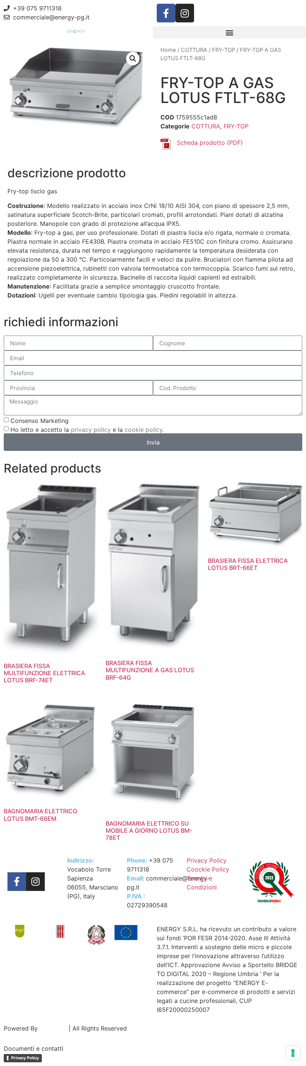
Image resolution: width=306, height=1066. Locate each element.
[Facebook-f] (166, 13)
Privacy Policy (25, 1057)
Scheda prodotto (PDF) (210, 142)
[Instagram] (184, 13)
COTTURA (194, 50)
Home (168, 50)
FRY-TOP (223, 50)
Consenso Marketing (39, 420)
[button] (229, 32)
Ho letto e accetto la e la (87, 429)
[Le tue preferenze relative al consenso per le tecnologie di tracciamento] (293, 1053)
